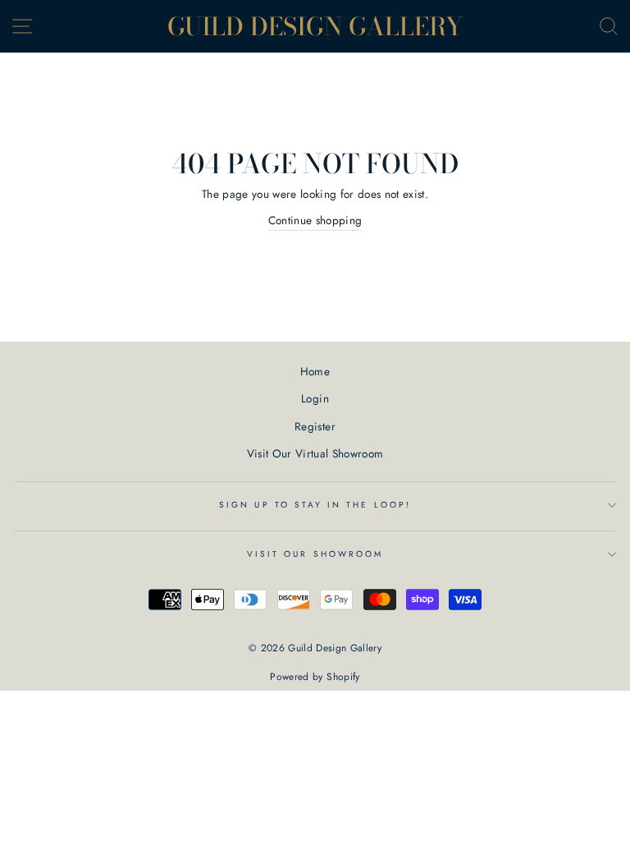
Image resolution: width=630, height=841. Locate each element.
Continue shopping (315, 220)
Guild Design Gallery (315, 26)
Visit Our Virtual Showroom (315, 453)
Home (315, 371)
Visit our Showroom (315, 554)
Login (315, 398)
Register (315, 426)
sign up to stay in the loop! (315, 505)
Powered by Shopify (314, 676)
